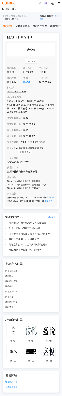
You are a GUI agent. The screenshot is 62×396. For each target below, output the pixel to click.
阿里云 (5, 16)
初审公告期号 (14, 118)
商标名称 (11, 67)
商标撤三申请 (11, 291)
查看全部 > (52, 217)
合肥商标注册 (11, 387)
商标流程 (11, 177)
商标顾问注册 (11, 301)
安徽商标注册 (11, 382)
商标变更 (9, 296)
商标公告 (11, 193)
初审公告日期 (14, 124)
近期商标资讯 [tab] (23, 25)
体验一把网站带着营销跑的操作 (25, 228)
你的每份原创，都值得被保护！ (25, 239)
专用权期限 (13, 142)
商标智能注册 (11, 270)
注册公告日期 (14, 136)
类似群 (10, 87)
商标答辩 (9, 286)
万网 (13, 16)
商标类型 (11, 78)
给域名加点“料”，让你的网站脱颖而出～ (29, 244)
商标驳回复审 (11, 280)
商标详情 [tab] (7, 25)
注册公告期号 (14, 130)
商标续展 (9, 275)
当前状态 (43, 67)
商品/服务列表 (14, 97)
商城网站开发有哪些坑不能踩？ (25, 249)
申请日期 (43, 78)
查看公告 (50, 197)
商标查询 (9, 306)
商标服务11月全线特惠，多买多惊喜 (27, 222)
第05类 (26, 82)
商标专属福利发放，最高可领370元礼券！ (30, 233)
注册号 (26, 67)
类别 (25, 78)
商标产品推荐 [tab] (40, 25)
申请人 (10, 148)
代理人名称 (13, 167)
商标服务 (21, 16)
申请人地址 (13, 157)
